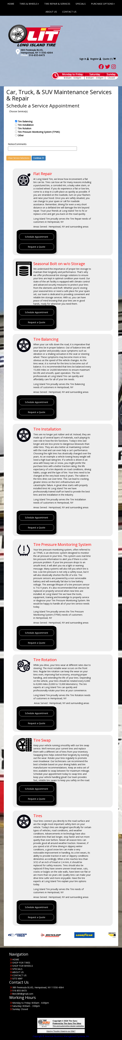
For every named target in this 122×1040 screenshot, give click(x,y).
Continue (37, 158)
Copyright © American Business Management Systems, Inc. (61, 1036)
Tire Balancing (25, 121)
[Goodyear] (61, 934)
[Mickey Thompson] (95, 934)
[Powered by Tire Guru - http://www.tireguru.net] (44, 1023)
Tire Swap (42, 740)
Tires (37, 815)
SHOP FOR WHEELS (22, 965)
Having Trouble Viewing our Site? (61, 1031)
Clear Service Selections (18, 158)
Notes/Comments (17, 144)
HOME (15, 959)
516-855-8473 (37, 55)
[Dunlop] (28, 934)
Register (94, 58)
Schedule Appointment (36, 236)
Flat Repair (42, 173)
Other (21, 135)
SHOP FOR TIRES (21, 962)
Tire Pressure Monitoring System (62, 544)
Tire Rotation (24, 128)
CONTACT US (69, 11)
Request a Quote (36, 246)
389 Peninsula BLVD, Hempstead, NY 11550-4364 (37, 51)
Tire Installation (26, 124)
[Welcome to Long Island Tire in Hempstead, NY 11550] (35, 35)
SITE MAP (17, 978)
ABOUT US (51, 11)
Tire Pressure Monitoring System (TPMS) (39, 131)
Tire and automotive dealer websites (68, 1024)
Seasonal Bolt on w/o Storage (59, 263)
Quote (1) (108, 58)
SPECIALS (17, 968)
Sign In (83, 58)
